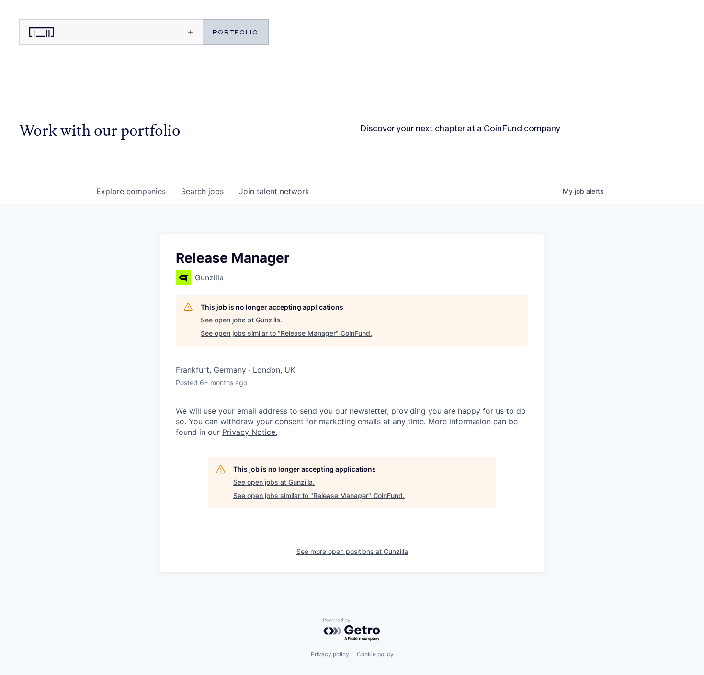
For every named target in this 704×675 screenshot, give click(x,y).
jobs (202, 191)
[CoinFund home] (65, 32)
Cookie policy (375, 654)
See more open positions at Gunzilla (352, 551)
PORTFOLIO (236, 31)
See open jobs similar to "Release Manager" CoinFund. (286, 333)
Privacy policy (330, 654)
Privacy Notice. (249, 432)
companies (131, 191)
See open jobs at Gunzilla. (241, 320)
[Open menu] (156, 32)
